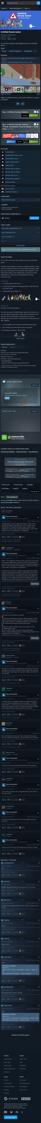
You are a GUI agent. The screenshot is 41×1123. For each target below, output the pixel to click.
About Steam (8, 1059)
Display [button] (25, 488)
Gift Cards (7, 1072)
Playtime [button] (15, 488)
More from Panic (14, 382)
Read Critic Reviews (17, 439)
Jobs (21, 1062)
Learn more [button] (34, 218)
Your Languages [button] (11, 497)
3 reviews (8, 780)
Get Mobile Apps (11, 1117)
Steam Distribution (9, 1068)
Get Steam (23, 1080)
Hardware (22, 1065)
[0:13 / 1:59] (20, 75)
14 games (8, 754)
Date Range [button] (5, 488)
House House (11, 35)
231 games (9, 657)
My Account (23, 1090)
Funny (4, 51)
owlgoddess (9, 548)
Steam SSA (7, 1062)
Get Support (23, 1086)
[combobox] (22, 3)
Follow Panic (11, 393)
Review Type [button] (5, 484)
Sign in (3, 97)
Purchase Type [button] (18, 484)
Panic (9, 37)
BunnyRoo (9, 511)
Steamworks (7, 1065)
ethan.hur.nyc (10, 752)
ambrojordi (9, 778)
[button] (4, 8)
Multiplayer (28, 51)
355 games (9, 549)
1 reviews (8, 512)
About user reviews (21, 451)
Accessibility (7, 1083)
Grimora (8, 602)
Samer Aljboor (10, 655)
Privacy (6, 1080)
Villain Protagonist (15, 51)
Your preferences (33, 451)
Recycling (22, 1068)
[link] (22, 141)
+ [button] (35, 51)
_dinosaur (9, 834)
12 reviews (8, 808)
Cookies (6, 1090)
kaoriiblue (9, 723)
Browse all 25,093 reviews (20, 1035)
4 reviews (8, 836)
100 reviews (17, 549)
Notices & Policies (9, 1086)
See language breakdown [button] (8, 451)
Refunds (6, 1093)
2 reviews (8, 604)
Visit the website (6, 237)
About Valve (23, 1059)
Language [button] (30, 484)
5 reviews (15, 754)
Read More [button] (34, 584)
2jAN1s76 (9, 688)
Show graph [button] (34, 491)
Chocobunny (10, 806)
